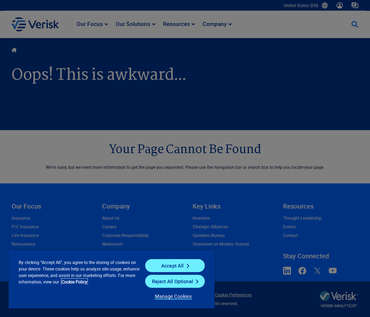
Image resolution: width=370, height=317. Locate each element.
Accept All (172, 265)
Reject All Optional (172, 281)
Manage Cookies (173, 296)
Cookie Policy (74, 282)
